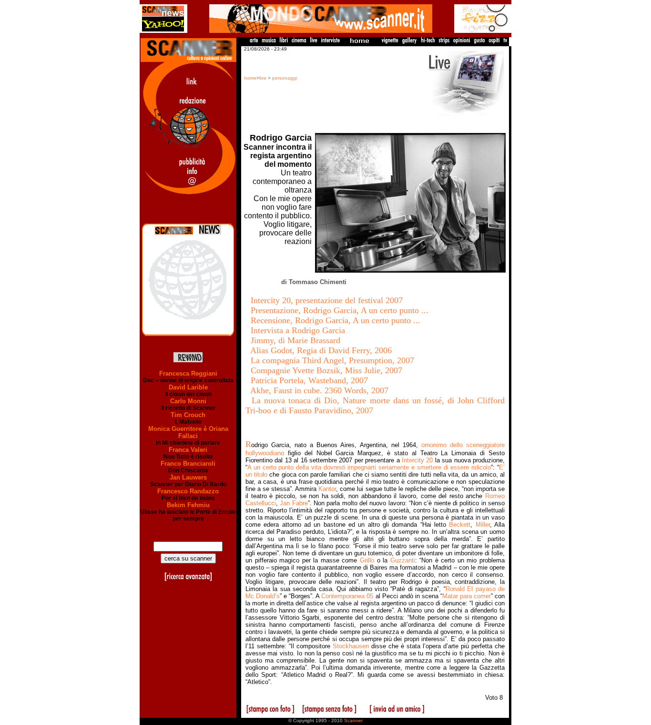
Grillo (367, 560)
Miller (483, 524)
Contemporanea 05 (347, 596)
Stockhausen (351, 646)
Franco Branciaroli (188, 463)
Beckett (459, 524)
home (250, 78)
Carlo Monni (188, 401)
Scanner (353, 720)
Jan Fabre (293, 503)
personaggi (284, 78)
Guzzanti (402, 560)
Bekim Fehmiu (188, 505)
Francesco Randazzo (188, 491)
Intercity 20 (417, 460)
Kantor (327, 488)
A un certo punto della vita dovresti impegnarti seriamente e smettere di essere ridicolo (369, 467)
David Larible (188, 387)
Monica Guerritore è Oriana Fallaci (188, 432)
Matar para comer (466, 596)
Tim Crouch (188, 415)
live (262, 78)
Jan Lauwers (188, 477)
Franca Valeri (188, 449)
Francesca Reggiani (188, 373)
